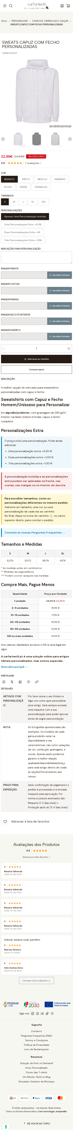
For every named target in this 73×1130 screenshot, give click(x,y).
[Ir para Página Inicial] (36, 6)
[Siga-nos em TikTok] (47, 1013)
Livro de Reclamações (36, 1049)
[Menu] (4, 6)
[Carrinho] (68, 6)
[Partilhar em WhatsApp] (20, 682)
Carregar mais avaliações (35, 980)
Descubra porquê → (14, 667)
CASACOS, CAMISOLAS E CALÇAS (50, 21)
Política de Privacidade (36, 1044)
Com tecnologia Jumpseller (52, 1111)
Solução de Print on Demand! (36, 1063)
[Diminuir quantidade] (4, 348)
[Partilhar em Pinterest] (28, 682)
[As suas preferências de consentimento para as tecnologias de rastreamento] (6, 1127)
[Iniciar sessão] (62, 6)
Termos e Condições (36, 1040)
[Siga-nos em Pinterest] (52, 1013)
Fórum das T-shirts (36, 1072)
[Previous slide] (3, 139)
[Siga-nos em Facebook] (37, 1013)
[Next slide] (69, 139)
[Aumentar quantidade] (69, 348)
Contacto (36, 1031)
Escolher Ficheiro (61, 275)
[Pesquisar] (10, 6)
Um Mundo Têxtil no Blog (36, 1076)
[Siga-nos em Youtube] (42, 1013)
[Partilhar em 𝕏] (12, 682)
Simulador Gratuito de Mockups (36, 1081)
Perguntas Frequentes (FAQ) (36, 1035)
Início (4, 21)
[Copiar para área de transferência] (37, 682)
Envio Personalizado (36, 1067)
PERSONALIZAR (20, 21)
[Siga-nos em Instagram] (32, 1013)
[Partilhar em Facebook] (4, 682)
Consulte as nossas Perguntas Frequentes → (35, 532)
